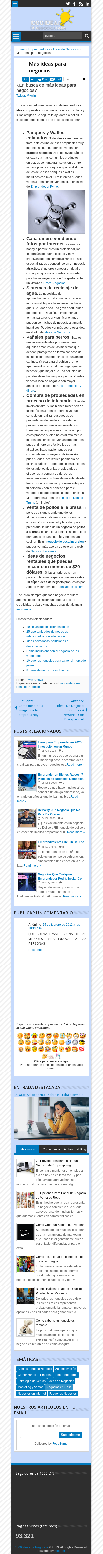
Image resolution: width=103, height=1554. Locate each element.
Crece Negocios (55, 283)
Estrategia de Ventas (32, 1381)
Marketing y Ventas (31, 1387)
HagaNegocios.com (70, 587)
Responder (36, 950)
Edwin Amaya (34, 680)
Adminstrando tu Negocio (35, 1369)
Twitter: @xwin (26, 95)
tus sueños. (24, 609)
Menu (15, 4)
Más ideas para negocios (47, 67)
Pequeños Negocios (63, 1393)
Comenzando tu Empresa (35, 1375)
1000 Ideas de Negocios (31, 1547)
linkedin (87, 3)
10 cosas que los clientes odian (47, 627)
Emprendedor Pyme (44, 186)
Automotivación (65, 1369)
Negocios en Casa (59, 1387)
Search (86, 36)
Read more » (75, 764)
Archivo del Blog (75, 1149)
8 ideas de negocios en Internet (47, 670)
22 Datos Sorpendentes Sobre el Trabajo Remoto (49, 1095)
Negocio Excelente (43, 551)
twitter (68, 3)
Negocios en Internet (32, 1393)
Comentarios (51, 1149)
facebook (74, 3)
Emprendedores (69, 683)
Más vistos (27, 1149)
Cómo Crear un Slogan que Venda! (60, 1225)
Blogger (59, 1551)
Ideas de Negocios (57, 332)
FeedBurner (60, 1443)
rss (81, 3)
